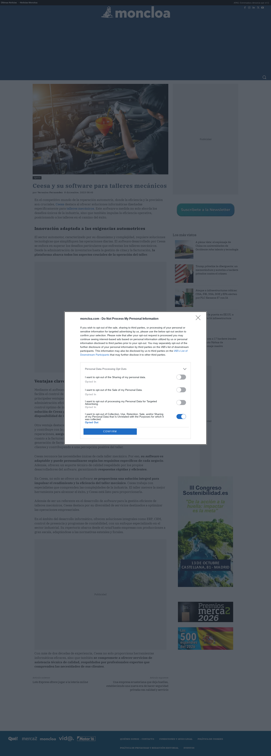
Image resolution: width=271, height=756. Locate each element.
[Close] (199, 318)
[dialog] (135, 378)
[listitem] (135, 369)
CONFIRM (110, 431)
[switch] (181, 377)
